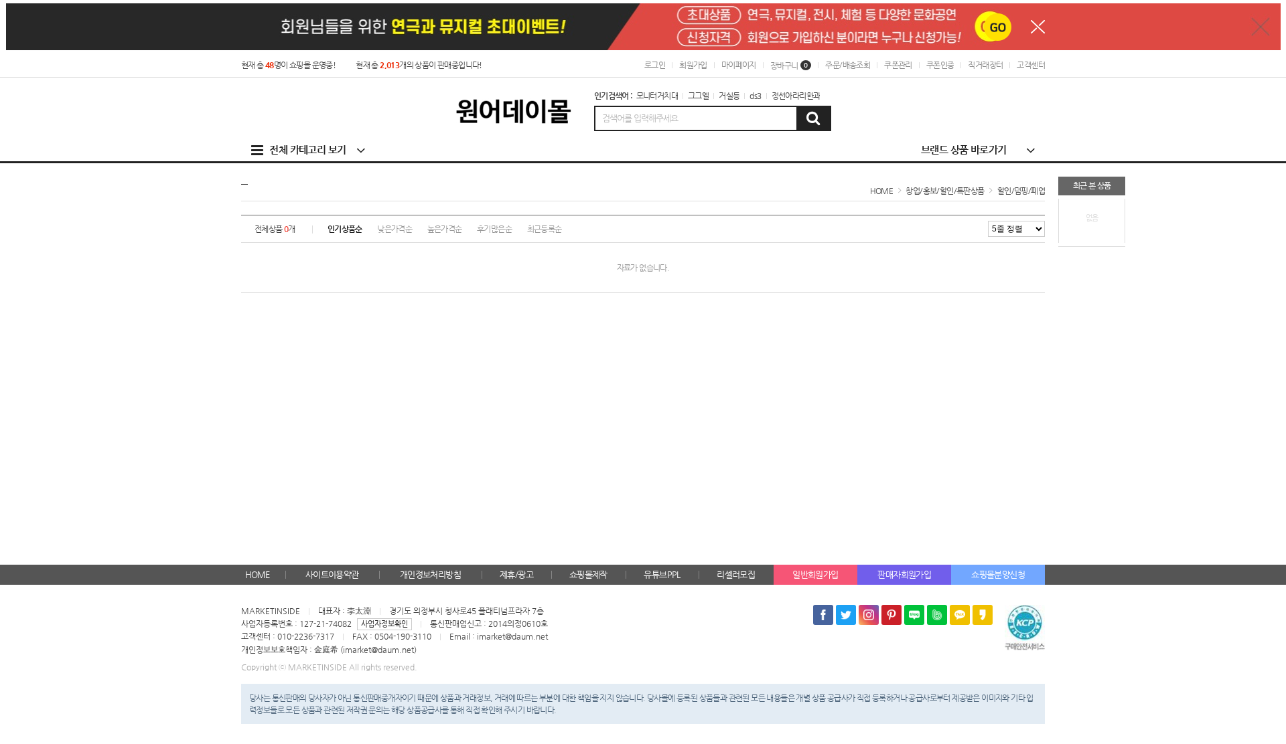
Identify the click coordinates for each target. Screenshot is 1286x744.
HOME (257, 574)
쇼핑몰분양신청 (998, 574)
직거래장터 (985, 65)
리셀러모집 (736, 574)
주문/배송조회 (847, 65)
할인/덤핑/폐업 (1021, 190)
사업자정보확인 (384, 624)
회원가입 (693, 65)
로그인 (654, 65)
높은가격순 (444, 229)
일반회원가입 (815, 574)
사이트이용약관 (332, 574)
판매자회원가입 (904, 574)
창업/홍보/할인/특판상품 (945, 190)
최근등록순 (544, 229)
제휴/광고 (516, 574)
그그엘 (698, 95)
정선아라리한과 (796, 95)
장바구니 (789, 65)
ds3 (755, 95)
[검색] (813, 118)
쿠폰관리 (898, 65)
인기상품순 (345, 229)
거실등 (729, 95)
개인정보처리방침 (430, 574)
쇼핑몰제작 (588, 574)
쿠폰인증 (940, 65)
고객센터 (1031, 65)
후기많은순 (494, 229)
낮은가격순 (394, 229)
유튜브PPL (662, 574)
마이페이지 (738, 65)
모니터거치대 (657, 95)
